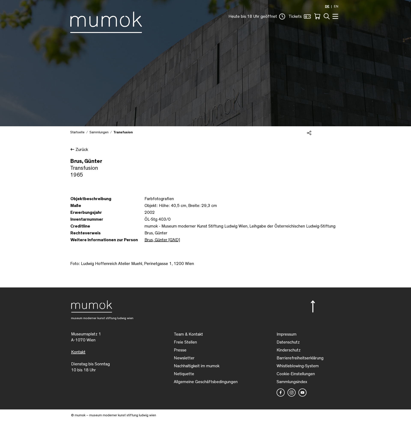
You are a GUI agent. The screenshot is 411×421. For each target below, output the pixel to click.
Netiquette (184, 374)
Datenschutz (288, 342)
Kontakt (78, 352)
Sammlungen (99, 132)
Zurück (82, 149)
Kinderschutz (289, 350)
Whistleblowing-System (298, 366)
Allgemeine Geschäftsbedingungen (206, 382)
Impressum (286, 334)
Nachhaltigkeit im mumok (196, 366)
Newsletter (184, 358)
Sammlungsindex (292, 382)
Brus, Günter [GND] (162, 240)
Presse (180, 350)
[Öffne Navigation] (334, 16)
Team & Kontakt (188, 334)
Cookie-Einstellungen (296, 374)
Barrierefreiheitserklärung (300, 358)
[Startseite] (106, 21)
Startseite (77, 132)
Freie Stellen (185, 342)
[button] (257, 16)
